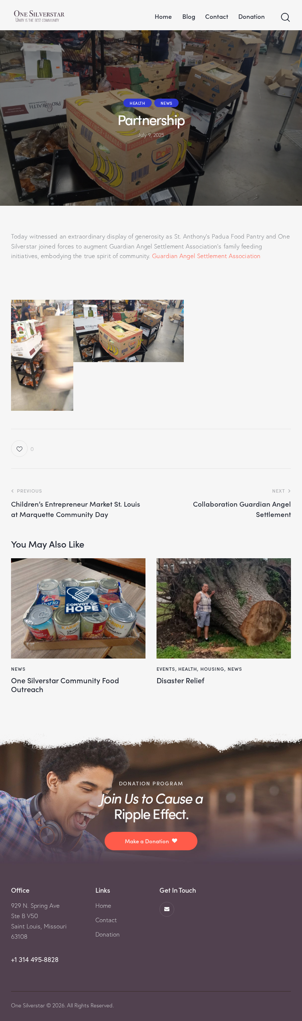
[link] (206, 256)
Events (166, 668)
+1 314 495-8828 (35, 959)
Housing (212, 668)
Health (137, 102)
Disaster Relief (180, 680)
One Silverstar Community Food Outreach (65, 684)
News (166, 102)
